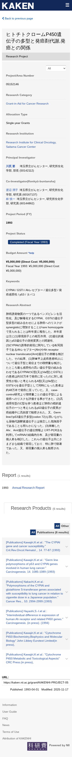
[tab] (38, 508)
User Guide (9, 711)
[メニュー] (67, 5)
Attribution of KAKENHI (16, 738)
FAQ (5, 718)
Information (9, 704)
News (5, 725)
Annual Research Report (28, 487)
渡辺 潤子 (12, 189)
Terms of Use (10, 731)
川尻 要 (10, 166)
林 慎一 (10, 198)
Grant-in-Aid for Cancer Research (27, 103)
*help (31, 253)
